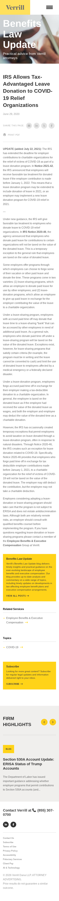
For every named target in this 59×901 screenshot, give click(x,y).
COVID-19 (12, 647)
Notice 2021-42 (44, 166)
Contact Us (8, 838)
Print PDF (13, 135)
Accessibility (9, 855)
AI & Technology (11, 868)
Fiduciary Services (12, 859)
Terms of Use (9, 846)
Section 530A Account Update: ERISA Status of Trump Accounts (28, 763)
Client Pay (8, 863)
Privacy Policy (10, 851)
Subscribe (13, 684)
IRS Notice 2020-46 (34, 231)
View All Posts (16, 596)
